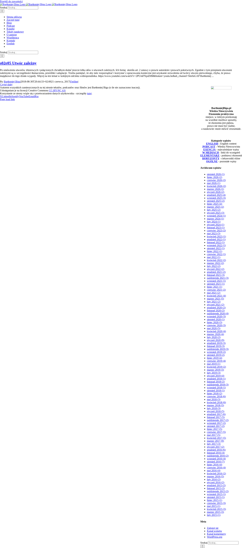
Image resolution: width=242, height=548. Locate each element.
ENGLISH (212, 143)
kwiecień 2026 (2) (216, 186)
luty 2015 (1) (213, 515)
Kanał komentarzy (216, 534)
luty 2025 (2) (213, 209)
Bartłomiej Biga (12, 81)
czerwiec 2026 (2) (216, 180)
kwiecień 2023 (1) (216, 236)
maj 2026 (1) (213, 183)
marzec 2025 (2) (215, 206)
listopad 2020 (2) (216, 310)
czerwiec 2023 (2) (216, 230)
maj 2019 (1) (213, 363)
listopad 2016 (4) (216, 452)
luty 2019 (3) (213, 372)
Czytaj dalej (6, 84)
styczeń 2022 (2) (215, 269)
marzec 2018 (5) (215, 405)
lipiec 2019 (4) (214, 358)
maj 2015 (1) (213, 506)
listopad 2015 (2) (216, 488)
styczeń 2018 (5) (215, 411)
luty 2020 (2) (213, 337)
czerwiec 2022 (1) (216, 254)
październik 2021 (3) (218, 278)
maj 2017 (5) (213, 435)
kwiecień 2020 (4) (216, 331)
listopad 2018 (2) (216, 381)
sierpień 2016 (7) (216, 461)
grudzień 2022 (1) (216, 239)
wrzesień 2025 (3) (216, 198)
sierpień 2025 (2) (216, 201)
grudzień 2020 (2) (216, 307)
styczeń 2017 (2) (215, 446)
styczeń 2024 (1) (215, 224)
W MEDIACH (210, 152)
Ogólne (74, 81)
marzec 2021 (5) (215, 298)
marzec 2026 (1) (215, 189)
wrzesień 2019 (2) (216, 352)
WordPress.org (214, 536)
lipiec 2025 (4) (214, 203)
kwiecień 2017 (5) (216, 438)
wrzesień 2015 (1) (216, 494)
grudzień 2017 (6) (216, 414)
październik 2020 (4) (218, 313)
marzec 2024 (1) (215, 218)
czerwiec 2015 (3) (216, 503)
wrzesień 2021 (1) (216, 281)
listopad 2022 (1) (216, 242)
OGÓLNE (212, 161)
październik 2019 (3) (218, 349)
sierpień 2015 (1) (216, 497)
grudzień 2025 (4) (216, 195)
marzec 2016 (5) (215, 476)
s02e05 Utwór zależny (18, 63)
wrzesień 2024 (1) (216, 215)
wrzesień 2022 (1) (216, 245)
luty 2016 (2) (213, 479)
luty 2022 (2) (213, 266)
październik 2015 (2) (218, 491)
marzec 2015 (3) (215, 512)
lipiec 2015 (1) (214, 500)
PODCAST (208, 146)
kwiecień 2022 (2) (216, 260)
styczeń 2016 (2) (215, 482)
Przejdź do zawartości (11, 1)
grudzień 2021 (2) (216, 272)
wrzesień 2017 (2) (216, 423)
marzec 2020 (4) (215, 334)
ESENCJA (209, 149)
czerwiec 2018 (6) (216, 396)
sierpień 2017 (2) (216, 426)
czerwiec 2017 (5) (216, 432)
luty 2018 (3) (213, 408)
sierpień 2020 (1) (216, 319)
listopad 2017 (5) (216, 417)
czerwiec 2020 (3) (216, 325)
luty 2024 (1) (213, 221)
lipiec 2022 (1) (214, 251)
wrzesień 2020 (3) (216, 316)
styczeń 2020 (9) (215, 340)
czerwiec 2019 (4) (216, 361)
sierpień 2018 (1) (216, 390)
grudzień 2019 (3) (216, 343)
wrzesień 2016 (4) (216, 458)
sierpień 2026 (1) (216, 174)
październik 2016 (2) (218, 455)
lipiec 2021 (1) (214, 286)
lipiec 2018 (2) (214, 393)
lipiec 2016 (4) (214, 464)
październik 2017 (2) (218, 420)
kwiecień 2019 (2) (216, 366)
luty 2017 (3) (213, 443)
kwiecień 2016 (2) (216, 473)
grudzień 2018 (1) (216, 378)
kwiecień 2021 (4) (216, 295)
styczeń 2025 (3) (215, 212)
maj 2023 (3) (213, 233)
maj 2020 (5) (213, 328)
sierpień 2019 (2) (216, 355)
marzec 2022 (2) (215, 263)
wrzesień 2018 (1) (216, 387)
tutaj (89, 93)
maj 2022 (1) (213, 257)
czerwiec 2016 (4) (216, 467)
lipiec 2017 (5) (214, 429)
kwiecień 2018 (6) (216, 402)
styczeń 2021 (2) (215, 304)
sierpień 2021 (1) (216, 283)
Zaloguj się (212, 528)
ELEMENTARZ (209, 155)
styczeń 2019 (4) (215, 375)
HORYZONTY (210, 158)
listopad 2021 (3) (216, 275)
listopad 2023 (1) (216, 227)
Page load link (7, 99)
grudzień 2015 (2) (216, 485)
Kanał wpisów (214, 531)
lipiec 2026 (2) (214, 177)
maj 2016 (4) (213, 470)
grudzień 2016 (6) (216, 449)
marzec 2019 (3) (215, 369)
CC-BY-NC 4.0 (57, 90)
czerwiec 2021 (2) (216, 289)
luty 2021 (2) (213, 301)
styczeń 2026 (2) (215, 192)
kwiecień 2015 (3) (216, 509)
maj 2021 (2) (213, 292)
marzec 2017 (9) (215, 441)
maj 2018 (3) (213, 399)
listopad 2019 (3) (216, 346)
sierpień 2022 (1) (216, 248)
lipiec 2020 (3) (214, 322)
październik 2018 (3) (218, 384)
